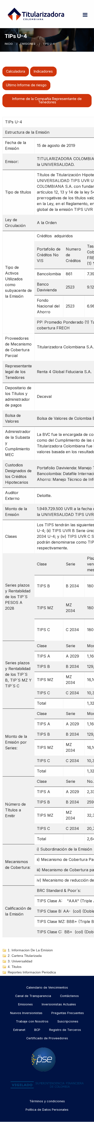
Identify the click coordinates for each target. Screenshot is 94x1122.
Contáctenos (69, 996)
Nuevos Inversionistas (26, 1013)
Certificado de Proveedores (47, 1038)
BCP (37, 1030)
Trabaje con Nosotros (32, 1021)
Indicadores (43, 71)
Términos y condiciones (47, 1101)
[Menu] (85, 15)
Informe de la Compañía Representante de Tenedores (47, 100)
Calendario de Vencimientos (47, 987)
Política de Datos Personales (47, 1109)
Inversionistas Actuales (59, 1004)
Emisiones (27, 43)
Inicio (9, 43)
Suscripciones (67, 1021)
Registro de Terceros (65, 1030)
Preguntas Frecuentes (67, 1013)
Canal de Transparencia (33, 996)
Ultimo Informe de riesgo (26, 85)
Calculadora (15, 71)
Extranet (19, 1030)
